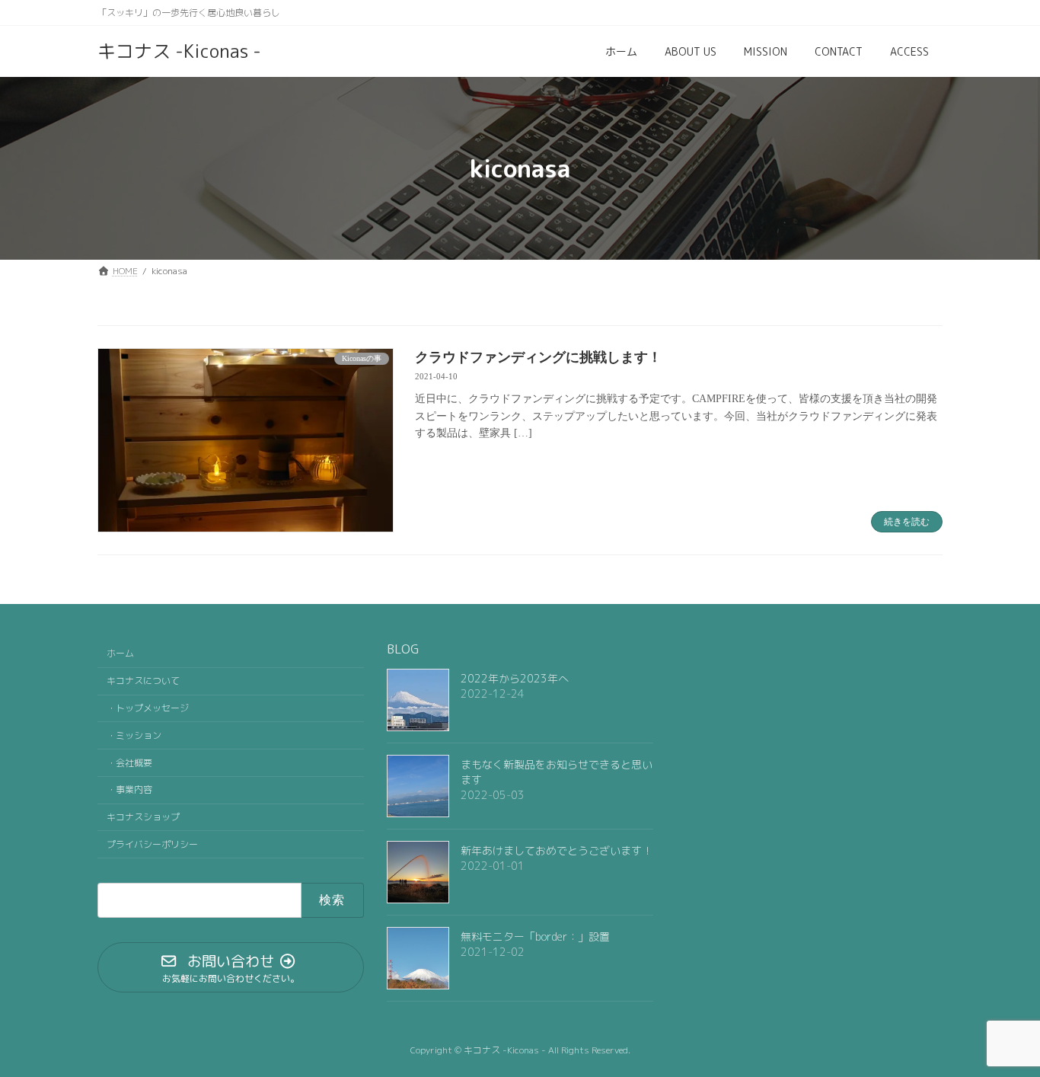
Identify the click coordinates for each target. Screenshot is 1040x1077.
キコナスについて (143, 680)
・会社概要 (129, 762)
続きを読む (907, 521)
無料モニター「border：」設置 (535, 936)
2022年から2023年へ (515, 678)
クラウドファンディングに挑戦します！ (538, 357)
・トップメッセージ (148, 707)
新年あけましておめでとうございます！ (556, 850)
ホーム (120, 653)
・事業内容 (129, 789)
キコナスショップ (143, 816)
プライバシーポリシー (152, 844)
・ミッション (134, 735)
